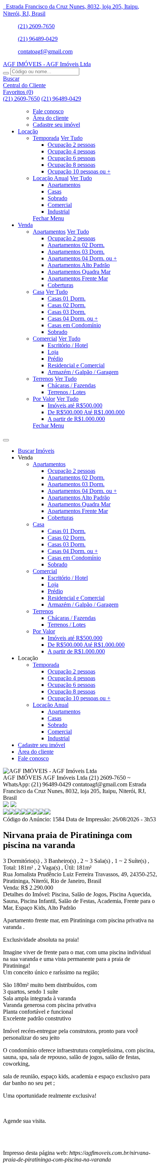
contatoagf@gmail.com (45, 51)
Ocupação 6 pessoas (71, 158)
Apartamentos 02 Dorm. (76, 245)
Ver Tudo (72, 138)
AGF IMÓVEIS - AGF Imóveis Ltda (47, 64)
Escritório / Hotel (68, 345)
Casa (38, 292)
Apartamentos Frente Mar (78, 278)
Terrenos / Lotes (67, 392)
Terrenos (43, 379)
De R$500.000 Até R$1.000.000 (86, 412)
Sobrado (57, 198)
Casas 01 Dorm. (67, 298)
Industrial (59, 211)
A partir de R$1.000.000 (76, 419)
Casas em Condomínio (74, 325)
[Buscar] (6, 73)
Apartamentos (64, 185)
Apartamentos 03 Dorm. (76, 252)
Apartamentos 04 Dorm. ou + (82, 258)
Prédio (55, 358)
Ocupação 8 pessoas (71, 165)
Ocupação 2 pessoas (71, 145)
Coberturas (60, 285)
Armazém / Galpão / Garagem (83, 372)
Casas (54, 191)
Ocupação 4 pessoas (71, 151)
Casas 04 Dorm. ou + (73, 318)
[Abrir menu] (6, 438)
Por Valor (44, 399)
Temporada (46, 138)
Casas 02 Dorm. (67, 305)
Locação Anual (50, 178)
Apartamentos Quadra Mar (79, 272)
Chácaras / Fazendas (72, 385)
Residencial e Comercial (76, 365)
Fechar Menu (48, 218)
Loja (53, 352)
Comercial (60, 205)
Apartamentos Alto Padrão (79, 265)
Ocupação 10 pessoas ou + (79, 171)
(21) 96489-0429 (38, 39)
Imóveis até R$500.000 (75, 405)
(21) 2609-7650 (36, 26)
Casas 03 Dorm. (67, 312)
